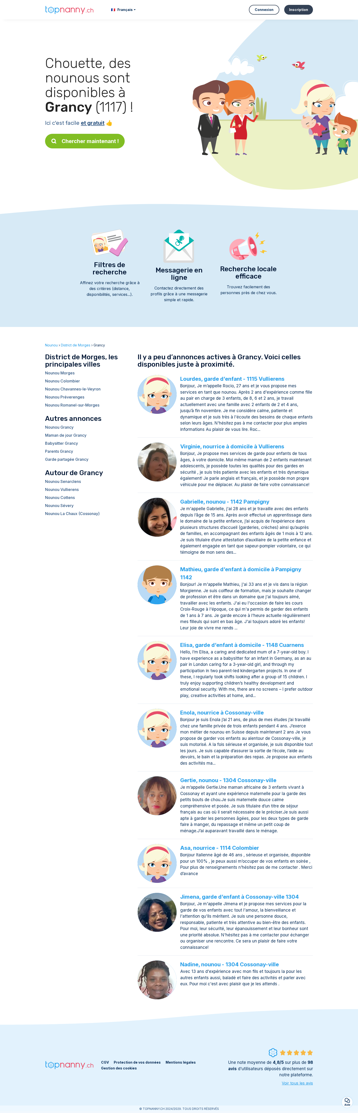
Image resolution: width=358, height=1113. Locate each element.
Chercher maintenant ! (90, 141)
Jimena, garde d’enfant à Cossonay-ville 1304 (239, 897)
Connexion (264, 10)
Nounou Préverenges (64, 397)
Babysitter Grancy (61, 443)
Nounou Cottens (60, 497)
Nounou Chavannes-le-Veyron (73, 389)
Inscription (298, 10)
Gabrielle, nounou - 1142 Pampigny (224, 501)
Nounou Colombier (62, 381)
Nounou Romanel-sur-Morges (72, 405)
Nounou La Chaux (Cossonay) (72, 513)
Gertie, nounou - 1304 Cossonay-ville (228, 780)
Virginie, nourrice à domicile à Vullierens (232, 446)
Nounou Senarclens (63, 481)
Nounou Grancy (59, 427)
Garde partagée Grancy (66, 459)
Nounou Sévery (59, 505)
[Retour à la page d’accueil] (69, 9)
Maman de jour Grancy (65, 435)
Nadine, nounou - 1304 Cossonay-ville (229, 964)
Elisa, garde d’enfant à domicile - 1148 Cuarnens (242, 645)
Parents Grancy (59, 451)
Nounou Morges (60, 373)
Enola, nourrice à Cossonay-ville (222, 712)
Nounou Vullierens (62, 489)
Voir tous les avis (297, 1083)
